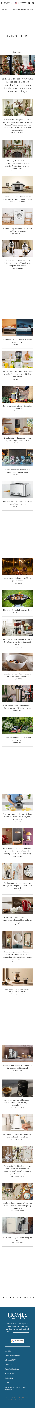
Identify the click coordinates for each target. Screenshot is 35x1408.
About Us (8, 1351)
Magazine (23, 3)
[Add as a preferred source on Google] (17, 1341)
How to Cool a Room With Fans (23, 9)
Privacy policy (9, 1373)
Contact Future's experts (12, 1355)
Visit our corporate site (21, 1332)
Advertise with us (10, 1360)
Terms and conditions (12, 1369)
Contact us (8, 1364)
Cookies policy (9, 1378)
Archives (29, 1297)
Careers (7, 1382)
